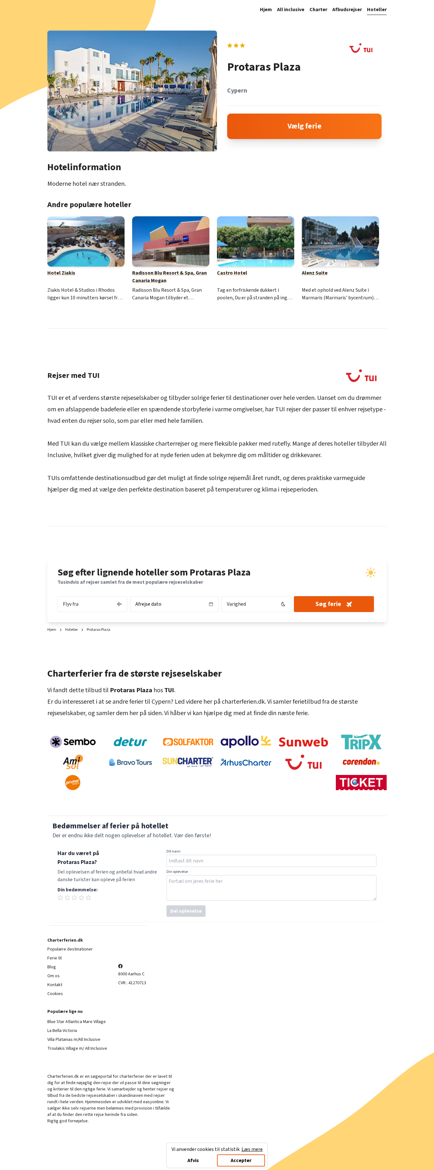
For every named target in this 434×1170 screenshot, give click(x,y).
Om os (53, 976)
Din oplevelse (177, 871)
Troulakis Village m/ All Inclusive (77, 1048)
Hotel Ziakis (61, 272)
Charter (318, 9)
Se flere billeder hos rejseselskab (128, 90)
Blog (51, 967)
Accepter (241, 1160)
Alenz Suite (315, 272)
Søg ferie (328, 604)
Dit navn (173, 851)
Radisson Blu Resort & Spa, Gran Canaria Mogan (169, 276)
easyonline (153, 1102)
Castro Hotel (232, 272)
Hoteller (377, 9)
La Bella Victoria (62, 1030)
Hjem (266, 9)
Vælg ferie (305, 126)
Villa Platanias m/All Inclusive (73, 1039)
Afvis (193, 1160)
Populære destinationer (70, 949)
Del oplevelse (186, 911)
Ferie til (54, 958)
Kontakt (54, 985)
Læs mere (252, 1149)
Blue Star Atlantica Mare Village (76, 1022)
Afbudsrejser (347, 9)
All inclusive (290, 9)
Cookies (55, 994)
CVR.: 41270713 (132, 983)
